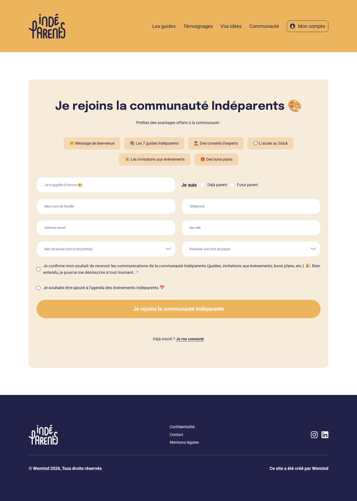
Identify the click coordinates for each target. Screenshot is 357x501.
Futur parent (247, 185)
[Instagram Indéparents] (314, 434)
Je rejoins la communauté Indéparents (178, 309)
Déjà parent (217, 185)
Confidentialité (182, 427)
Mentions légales (184, 442)
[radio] (202, 185)
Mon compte (311, 26)
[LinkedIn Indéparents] (325, 434)
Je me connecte (190, 339)
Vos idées (231, 26)
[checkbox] (38, 269)
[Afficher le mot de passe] (168, 248)
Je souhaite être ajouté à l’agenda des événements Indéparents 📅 (104, 287)
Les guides (164, 26)
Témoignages (198, 26)
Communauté (264, 26)
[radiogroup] (229, 185)
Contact (176, 434)
